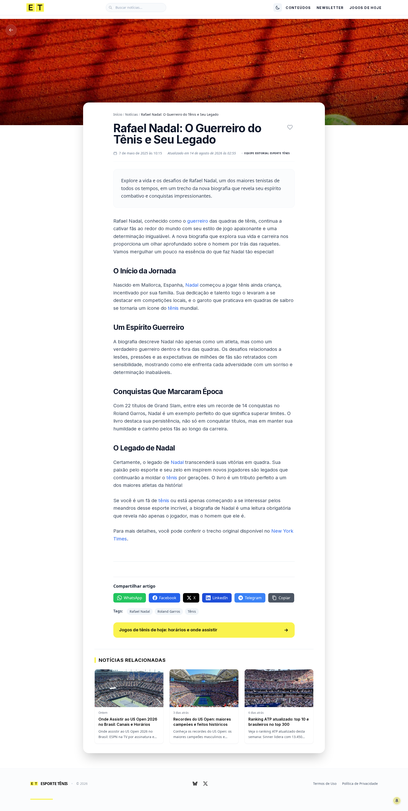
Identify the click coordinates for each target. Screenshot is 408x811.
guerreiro (197, 221)
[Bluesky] (195, 783)
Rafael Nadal (140, 611)
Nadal (191, 285)
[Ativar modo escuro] (277, 7)
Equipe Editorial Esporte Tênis (267, 153)
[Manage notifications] (397, 800)
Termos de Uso (324, 783)
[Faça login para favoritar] (290, 127)
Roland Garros (168, 611)
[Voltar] (11, 30)
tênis (173, 308)
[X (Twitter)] (205, 783)
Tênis (192, 611)
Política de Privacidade (360, 783)
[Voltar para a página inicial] (35, 7)
